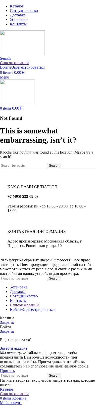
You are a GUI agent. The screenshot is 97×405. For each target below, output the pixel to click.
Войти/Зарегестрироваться (32, 309)
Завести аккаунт (13, 348)
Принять (7, 370)
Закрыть (7, 322)
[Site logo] (22, 54)
